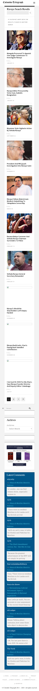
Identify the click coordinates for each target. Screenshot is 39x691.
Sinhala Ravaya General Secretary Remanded (16, 275)
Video (7, 676)
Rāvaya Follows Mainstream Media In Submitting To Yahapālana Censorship (17, 201)
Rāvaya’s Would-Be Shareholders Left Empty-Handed (17, 310)
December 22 (11, 318)
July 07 (9, 391)
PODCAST (15, 676)
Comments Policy (29, 679)
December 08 (11, 355)
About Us (24, 676)
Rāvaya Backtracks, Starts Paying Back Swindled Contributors (17, 347)
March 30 (10, 209)
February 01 (10, 281)
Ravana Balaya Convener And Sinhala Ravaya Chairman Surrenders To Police (18, 238)
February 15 (10, 246)
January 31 (10, 63)
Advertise (19, 683)
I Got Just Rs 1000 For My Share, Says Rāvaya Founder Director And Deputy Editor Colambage (19, 384)
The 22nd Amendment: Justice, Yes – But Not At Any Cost (18, 546)
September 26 (11, 136)
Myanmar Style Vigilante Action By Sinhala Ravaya (19, 129)
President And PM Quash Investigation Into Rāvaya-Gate (19, 164)
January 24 (10, 100)
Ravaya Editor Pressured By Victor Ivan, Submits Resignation (17, 93)
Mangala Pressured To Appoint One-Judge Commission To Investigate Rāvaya (19, 55)
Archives (10, 425)
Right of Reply (15, 679)
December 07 (11, 171)
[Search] (30, 12)
